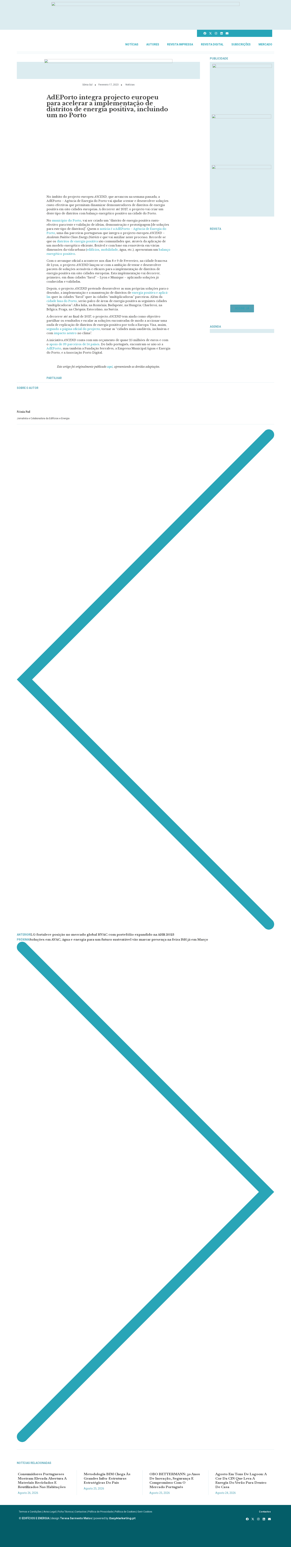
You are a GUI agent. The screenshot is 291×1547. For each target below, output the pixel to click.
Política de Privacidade (100, 1511)
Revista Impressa (180, 44)
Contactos (80, 1511)
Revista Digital (212, 44)
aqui (110, 366)
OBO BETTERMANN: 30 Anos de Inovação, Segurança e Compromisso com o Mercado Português (174, 1480)
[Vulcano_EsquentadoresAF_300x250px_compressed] (242, 67)
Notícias (131, 44)
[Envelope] (227, 33)
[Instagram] (216, 33)
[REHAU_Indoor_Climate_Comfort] (241, 117)
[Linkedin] (221, 33)
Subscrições (241, 44)
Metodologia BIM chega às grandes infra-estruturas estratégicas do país (107, 1478)
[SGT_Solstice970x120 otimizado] (145, 5)
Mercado (265, 44)
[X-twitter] (210, 33)
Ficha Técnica (65, 1511)
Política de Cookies (125, 1511)
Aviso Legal (49, 1511)
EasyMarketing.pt (122, 1518)
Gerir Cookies (145, 1511)
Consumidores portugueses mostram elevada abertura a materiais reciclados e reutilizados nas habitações (42, 1480)
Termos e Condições (30, 1511)
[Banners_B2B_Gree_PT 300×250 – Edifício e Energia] (241, 168)
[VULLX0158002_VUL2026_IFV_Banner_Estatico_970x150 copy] (108, 62)
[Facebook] (205, 33)
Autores (152, 44)
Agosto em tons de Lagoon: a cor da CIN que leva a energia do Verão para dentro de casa (241, 1480)
